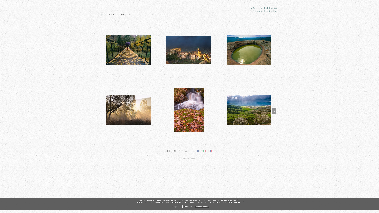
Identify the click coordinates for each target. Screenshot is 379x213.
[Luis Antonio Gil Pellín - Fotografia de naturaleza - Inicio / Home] (259, 9)
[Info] (186, 151)
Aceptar (175, 207)
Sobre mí (112, 14)
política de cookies (189, 158)
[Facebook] (168, 151)
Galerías (103, 14)
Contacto (121, 14)
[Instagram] (174, 151)
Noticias (129, 14)
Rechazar (188, 207)
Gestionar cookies (202, 207)
